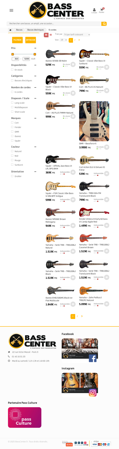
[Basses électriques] (12, 80)
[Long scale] (12, 103)
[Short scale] (12, 112)
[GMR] (12, 131)
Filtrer (17, 40)
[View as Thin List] (50, 35)
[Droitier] (12, 176)
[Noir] (12, 156)
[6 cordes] (12, 92)
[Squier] (12, 140)
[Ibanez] (12, 136)
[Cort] (12, 122)
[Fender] (12, 127)
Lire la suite (73, 172)
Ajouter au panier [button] (73, 64)
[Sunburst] (12, 165)
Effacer (30, 40)
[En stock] (12, 69)
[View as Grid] (46, 35)
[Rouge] (12, 160)
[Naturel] (12, 151)
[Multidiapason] (12, 107)
